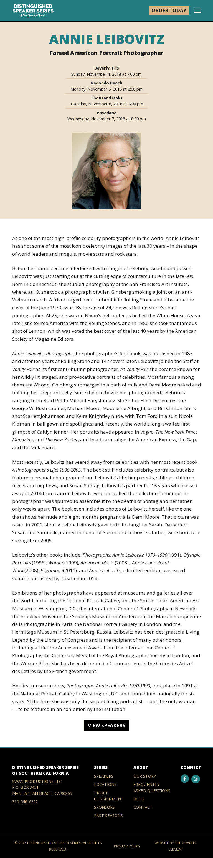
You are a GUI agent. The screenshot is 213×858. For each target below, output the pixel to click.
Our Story (144, 776)
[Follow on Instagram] (195, 779)
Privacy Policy (127, 846)
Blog (138, 798)
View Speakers (106, 725)
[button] (197, 10)
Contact (143, 807)
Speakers (103, 776)
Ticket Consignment (109, 795)
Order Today (168, 10)
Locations (105, 784)
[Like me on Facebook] (185, 778)
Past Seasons (108, 815)
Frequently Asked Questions (151, 787)
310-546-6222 (25, 801)
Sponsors (104, 807)
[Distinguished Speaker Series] (33, 10)
